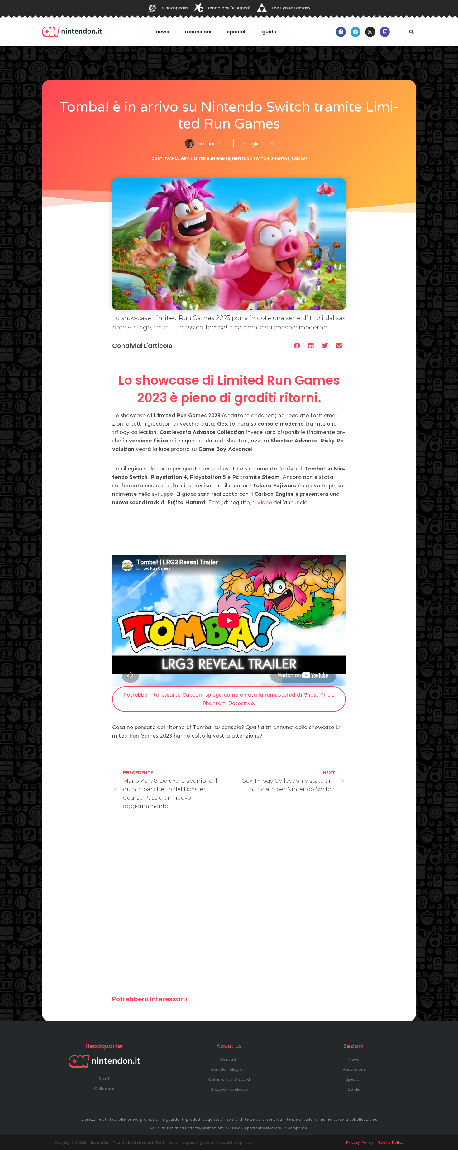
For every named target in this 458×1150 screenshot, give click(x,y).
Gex (185, 158)
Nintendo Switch (250, 158)
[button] (411, 32)
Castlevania (165, 158)
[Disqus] (229, 906)
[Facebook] (341, 32)
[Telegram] (355, 32)
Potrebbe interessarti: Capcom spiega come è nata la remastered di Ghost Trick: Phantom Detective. (229, 699)
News (162, 31)
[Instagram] (370, 32)
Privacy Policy (359, 1142)
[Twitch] (385, 32)
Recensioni (198, 31)
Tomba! (299, 158)
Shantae (280, 158)
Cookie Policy (390, 1142)
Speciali (236, 31)
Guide (269, 31)
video (264, 502)
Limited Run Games (210, 158)
